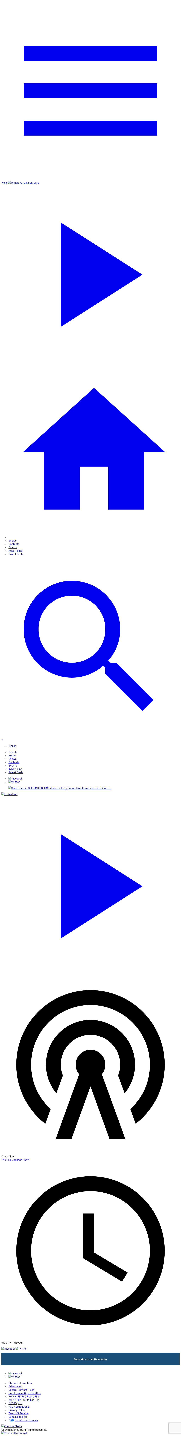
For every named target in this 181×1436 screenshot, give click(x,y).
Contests (13, 543)
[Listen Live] (90, 883)
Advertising (15, 550)
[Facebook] (15, 778)
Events (12, 547)
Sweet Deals (15, 554)
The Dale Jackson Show (15, 1159)
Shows (12, 540)
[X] (14, 781)
